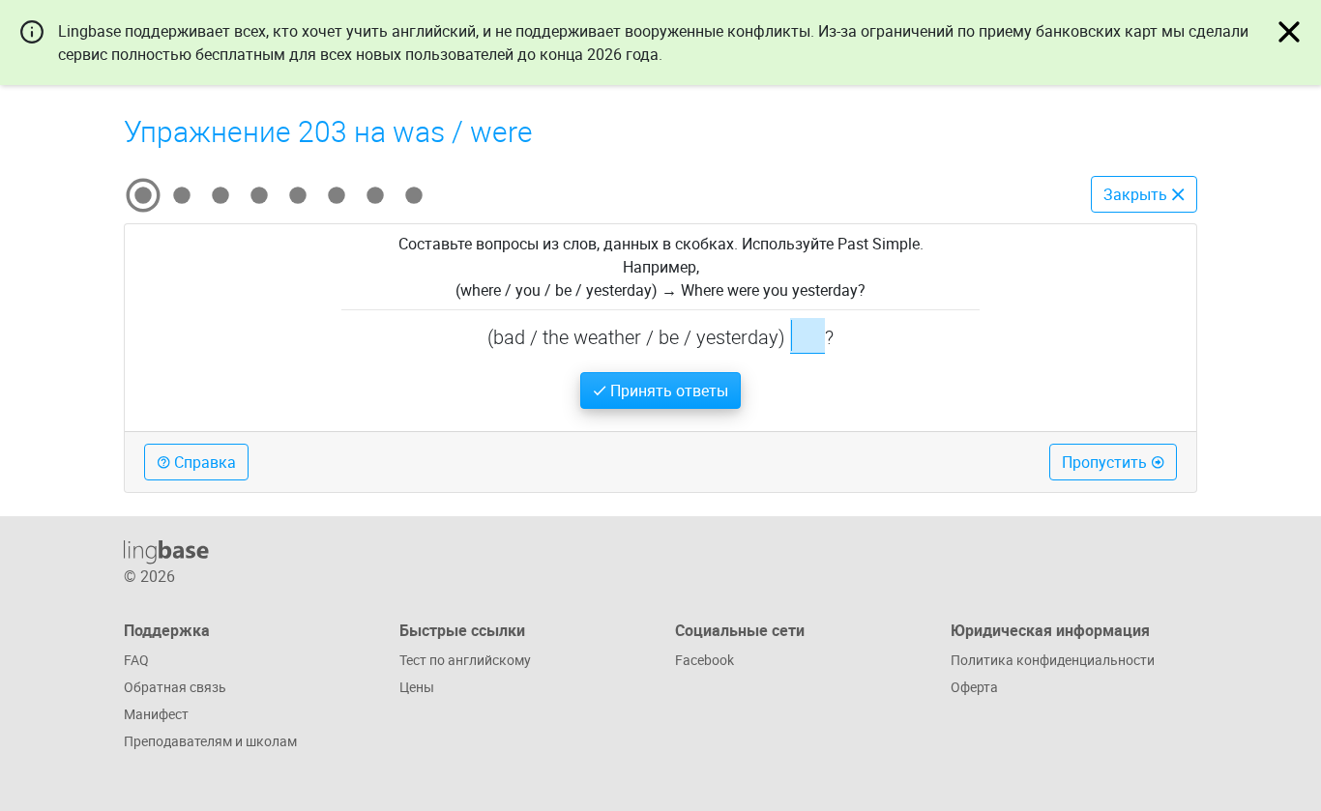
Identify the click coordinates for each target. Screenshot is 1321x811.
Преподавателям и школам (210, 741)
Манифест (156, 714)
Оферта (974, 687)
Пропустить (1106, 462)
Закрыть (1137, 194)
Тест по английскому (465, 660)
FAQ (136, 660)
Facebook (704, 660)
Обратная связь (175, 687)
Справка (203, 462)
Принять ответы (667, 390)
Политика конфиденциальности (1053, 660)
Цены (416, 687)
